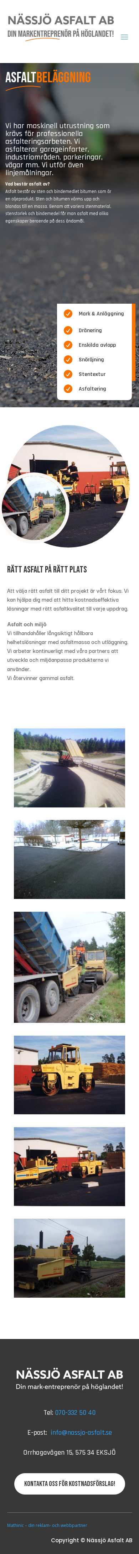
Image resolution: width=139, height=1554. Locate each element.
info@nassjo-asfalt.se (81, 1432)
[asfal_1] (69, 897)
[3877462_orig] (69, 1204)
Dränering (90, 330)
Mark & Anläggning (101, 314)
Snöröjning (91, 359)
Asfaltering (92, 389)
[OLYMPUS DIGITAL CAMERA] (69, 1295)
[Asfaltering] (69, 1020)
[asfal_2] (69, 805)
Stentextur (92, 374)
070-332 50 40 (75, 1412)
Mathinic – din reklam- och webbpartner (47, 1525)
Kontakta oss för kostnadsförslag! (69, 1484)
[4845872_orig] (69, 1112)
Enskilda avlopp (97, 345)
